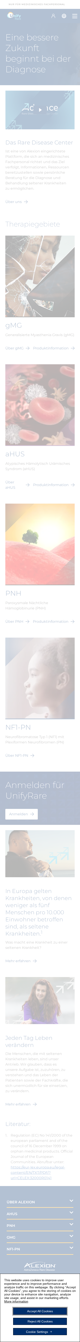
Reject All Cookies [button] (40, 1321)
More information (16, 1301)
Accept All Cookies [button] (40, 1311)
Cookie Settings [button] (37, 1331)
